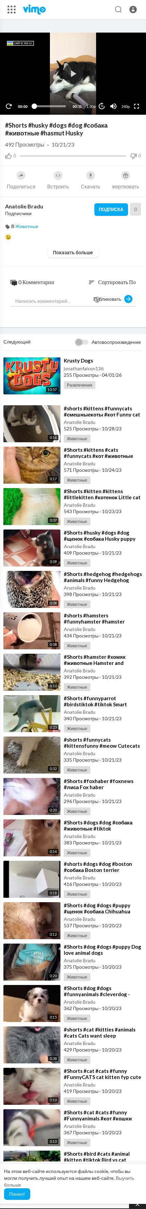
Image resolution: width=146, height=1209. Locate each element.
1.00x (91, 107)
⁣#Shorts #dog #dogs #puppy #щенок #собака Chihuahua (97, 908)
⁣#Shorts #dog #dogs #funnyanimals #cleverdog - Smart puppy (97, 994)
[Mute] (113, 106)
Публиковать (108, 299)
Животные (26, 226)
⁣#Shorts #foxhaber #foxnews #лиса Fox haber (98, 784)
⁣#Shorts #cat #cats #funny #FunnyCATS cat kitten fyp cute (102, 1074)
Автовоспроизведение (116, 342)
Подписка (111, 209)
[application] (73, 74)
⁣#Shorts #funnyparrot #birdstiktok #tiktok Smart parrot (95, 704)
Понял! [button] (17, 1194)
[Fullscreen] (136, 106)
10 (102, 106)
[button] (133, 9)
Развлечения (79, 385)
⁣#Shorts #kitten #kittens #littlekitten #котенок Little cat (102, 494)
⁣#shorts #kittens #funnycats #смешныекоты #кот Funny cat (102, 411)
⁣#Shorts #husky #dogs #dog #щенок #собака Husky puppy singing (99, 538)
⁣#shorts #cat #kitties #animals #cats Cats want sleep (99, 1032)
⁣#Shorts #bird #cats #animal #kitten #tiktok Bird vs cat (97, 1157)
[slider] (50, 106)
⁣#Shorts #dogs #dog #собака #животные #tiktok (98, 825)
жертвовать (125, 186)
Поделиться (21, 186)
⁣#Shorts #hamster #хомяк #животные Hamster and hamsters (95, 663)
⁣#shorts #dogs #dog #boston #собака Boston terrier (98, 867)
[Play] (8, 106)
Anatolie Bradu (24, 206)
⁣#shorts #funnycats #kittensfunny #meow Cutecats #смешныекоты (102, 746)
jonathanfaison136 (84, 368)
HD (122, 79)
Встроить (58, 186)
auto (123, 90)
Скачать (90, 186)
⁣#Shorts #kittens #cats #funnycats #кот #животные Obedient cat (98, 456)
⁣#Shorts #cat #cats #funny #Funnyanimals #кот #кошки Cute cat (98, 1118)
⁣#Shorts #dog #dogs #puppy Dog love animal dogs (102, 950)
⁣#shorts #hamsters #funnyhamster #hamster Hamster (94, 621)
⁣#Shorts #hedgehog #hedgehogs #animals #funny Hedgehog (103, 577)
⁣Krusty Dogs (78, 360)
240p (126, 107)
